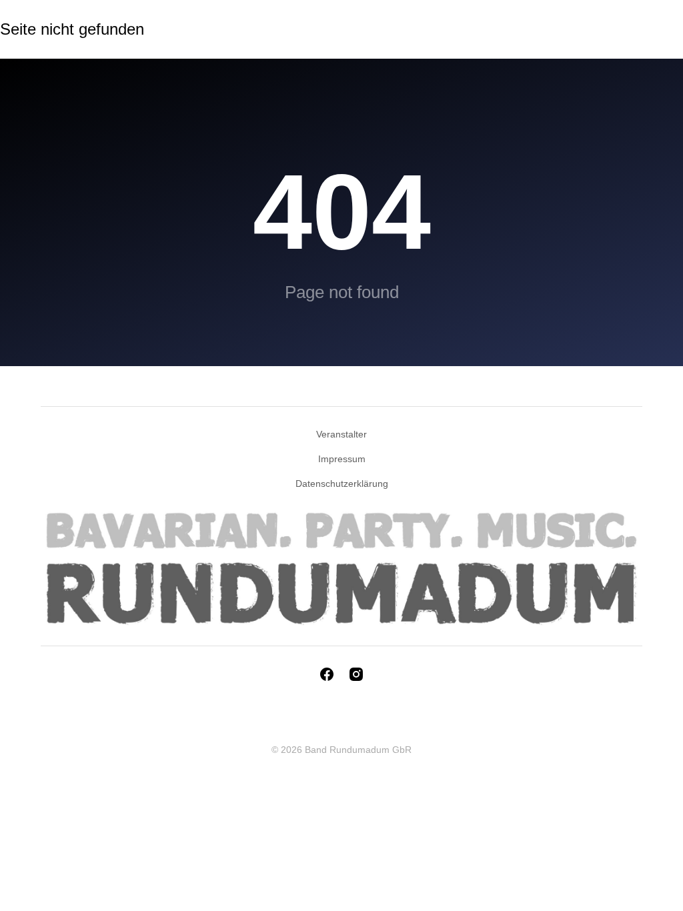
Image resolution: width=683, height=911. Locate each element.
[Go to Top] (663, 891)
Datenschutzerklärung (341, 483)
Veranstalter (341, 434)
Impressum (342, 458)
